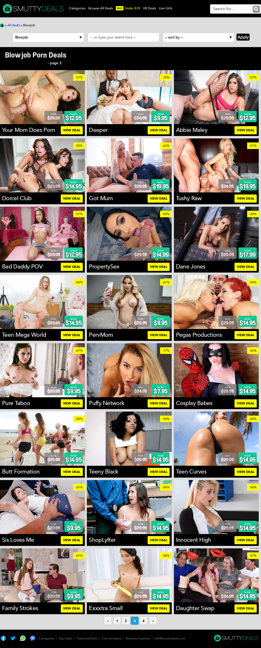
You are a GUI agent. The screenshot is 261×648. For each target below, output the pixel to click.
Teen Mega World (24, 335)
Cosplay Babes (194, 403)
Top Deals (65, 638)
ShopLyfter (102, 540)
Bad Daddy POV (22, 266)
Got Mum (101, 198)
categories (77, 8)
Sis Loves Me (18, 540)
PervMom (101, 335)
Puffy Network (106, 403)
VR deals (149, 8)
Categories (46, 638)
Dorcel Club (16, 198)
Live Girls (165, 8)
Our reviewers (111, 638)
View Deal (72, 130)
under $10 (128, 8)
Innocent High (193, 540)
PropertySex (104, 266)
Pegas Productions (199, 335)
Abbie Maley (191, 130)
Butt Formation (21, 472)
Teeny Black (103, 472)
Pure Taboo (16, 403)
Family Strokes (20, 608)
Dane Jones (190, 266)
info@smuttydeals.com (170, 638)
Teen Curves (191, 472)
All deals (13, 25)
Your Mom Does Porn (28, 130)
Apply (243, 37)
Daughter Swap (195, 608)
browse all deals (100, 8)
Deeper (98, 130)
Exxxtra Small (106, 608)
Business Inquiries (138, 638)
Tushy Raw (189, 198)
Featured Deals (87, 638)
